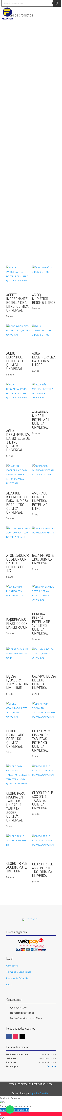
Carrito (4, 1110)
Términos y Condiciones (18, 971)
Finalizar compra (18, 1110)
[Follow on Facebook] (9, 1036)
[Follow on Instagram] (15, 1036)
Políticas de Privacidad (17, 978)
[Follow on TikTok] (22, 1036)
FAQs (9, 984)
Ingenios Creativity (40, 1093)
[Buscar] (57, 3)
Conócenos (12, 965)
